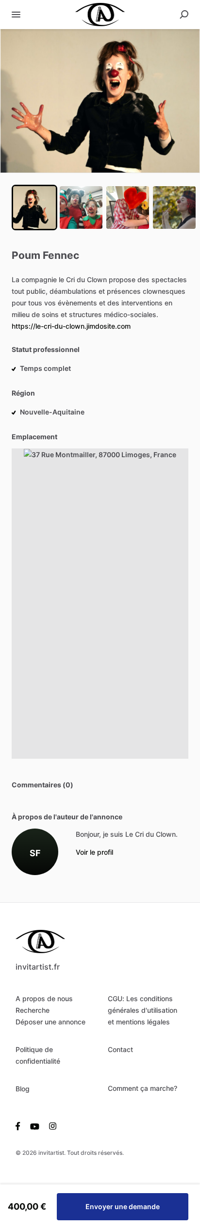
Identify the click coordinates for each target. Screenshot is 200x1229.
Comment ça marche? (142, 1088)
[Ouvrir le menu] (16, 14)
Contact (120, 1049)
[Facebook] (20, 1125)
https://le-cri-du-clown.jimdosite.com (71, 326)
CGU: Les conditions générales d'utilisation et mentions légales (142, 1010)
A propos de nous (44, 998)
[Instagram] (50, 1125)
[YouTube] (34, 1125)
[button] (100, 101)
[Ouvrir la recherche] (184, 14)
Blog (23, 1089)
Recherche (33, 1010)
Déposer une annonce (50, 1022)
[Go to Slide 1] (34, 207)
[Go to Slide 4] (174, 207)
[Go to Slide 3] (127, 207)
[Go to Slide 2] (81, 207)
